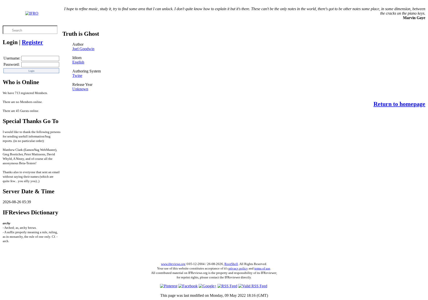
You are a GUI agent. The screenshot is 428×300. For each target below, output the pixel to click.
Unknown (80, 89)
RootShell (231, 264)
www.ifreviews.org (173, 264)
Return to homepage (399, 104)
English (78, 62)
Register (32, 42)
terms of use (262, 268)
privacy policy (238, 268)
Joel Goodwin (83, 49)
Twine (77, 75)
